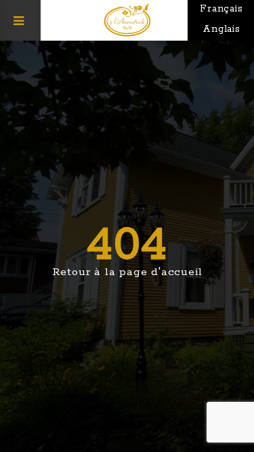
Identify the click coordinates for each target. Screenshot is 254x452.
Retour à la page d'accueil (127, 272)
